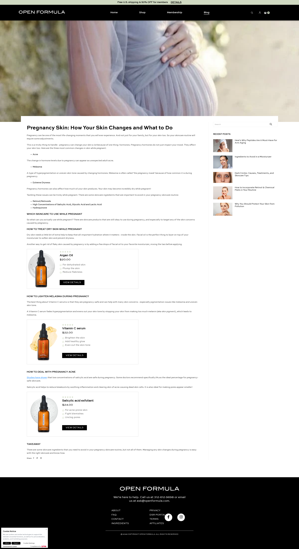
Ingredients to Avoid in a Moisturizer (253, 157)
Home (114, 12)
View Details (72, 282)
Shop (142, 12)
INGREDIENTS (120, 523)
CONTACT (117, 519)
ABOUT (116, 510)
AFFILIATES (157, 523)
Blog (206, 12)
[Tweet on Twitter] (37, 458)
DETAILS (176, 2)
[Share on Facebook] (33, 458)
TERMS (154, 519)
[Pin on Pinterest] (41, 458)
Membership (174, 12)
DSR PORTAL (158, 515)
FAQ (114, 515)
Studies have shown (37, 378)
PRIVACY (155, 510)
